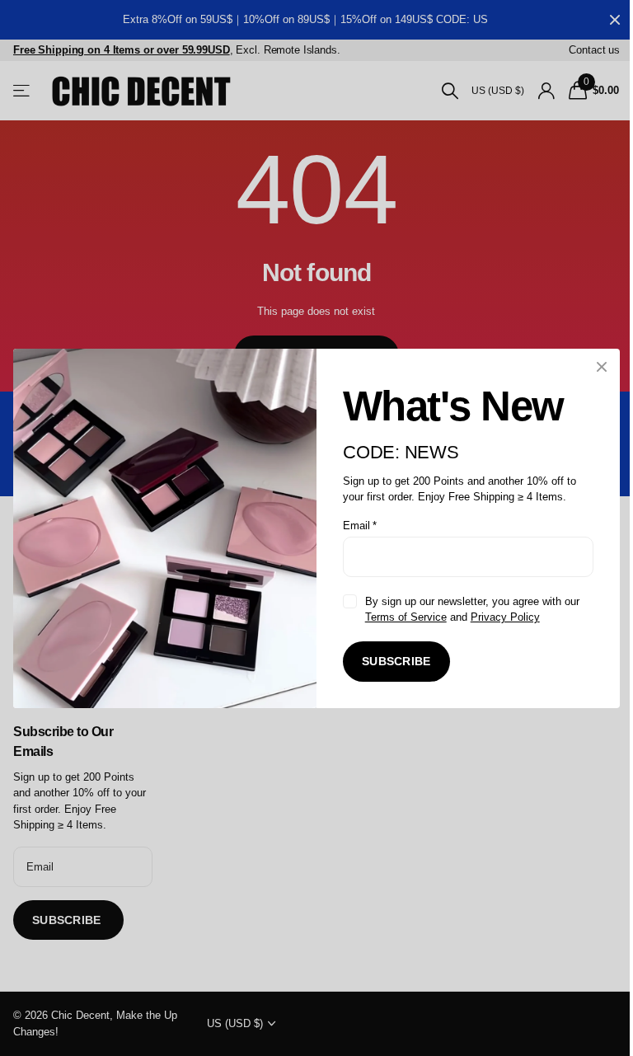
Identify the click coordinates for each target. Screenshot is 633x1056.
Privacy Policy (505, 617)
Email (360, 525)
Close (602, 367)
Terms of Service (406, 617)
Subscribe (396, 661)
